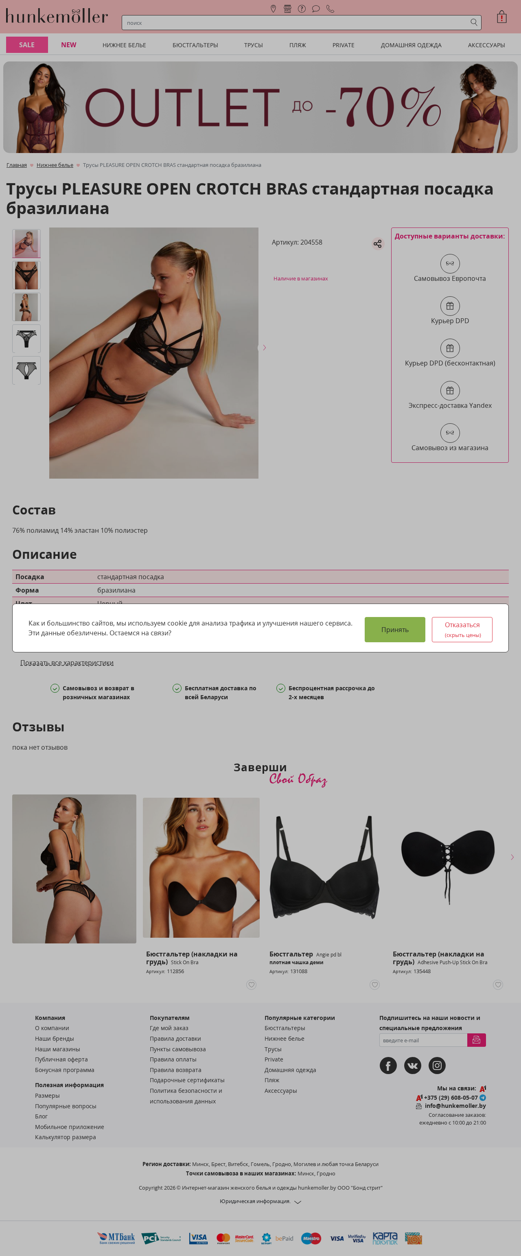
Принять (395, 629)
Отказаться (463, 629)
